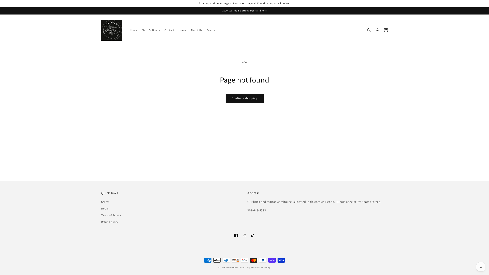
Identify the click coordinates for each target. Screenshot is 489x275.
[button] (369, 30)
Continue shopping (244, 98)
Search (105, 202)
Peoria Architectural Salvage (239, 267)
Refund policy (109, 222)
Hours (105, 208)
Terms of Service (111, 215)
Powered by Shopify (261, 267)
